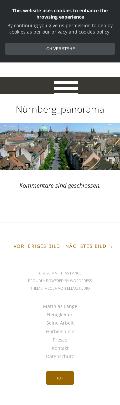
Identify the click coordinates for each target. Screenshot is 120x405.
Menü (60, 85)
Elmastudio (78, 288)
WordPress (81, 280)
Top (60, 377)
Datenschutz (60, 356)
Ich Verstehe (60, 49)
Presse (60, 340)
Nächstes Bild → (89, 246)
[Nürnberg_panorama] (60, 167)
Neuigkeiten (60, 314)
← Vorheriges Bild (33, 246)
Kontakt (60, 348)
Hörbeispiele (60, 331)
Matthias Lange (60, 306)
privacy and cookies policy (80, 32)
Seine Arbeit (60, 323)
